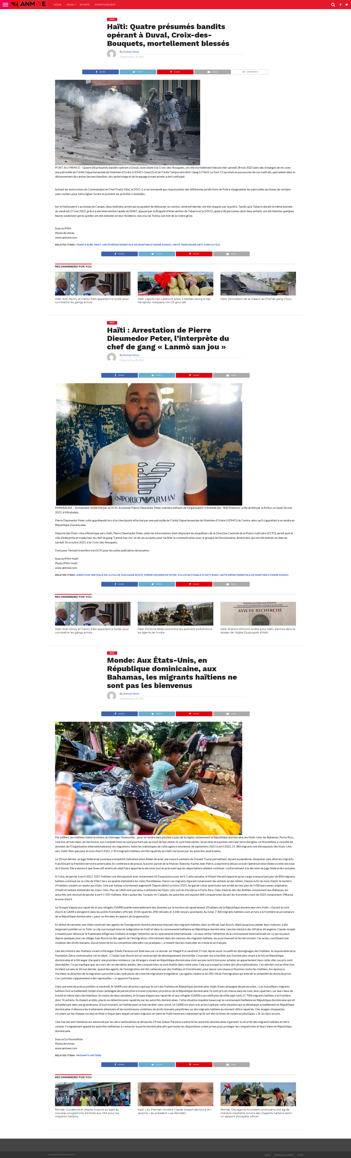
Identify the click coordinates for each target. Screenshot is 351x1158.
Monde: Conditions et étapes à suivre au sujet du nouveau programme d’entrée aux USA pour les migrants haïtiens (87, 1113)
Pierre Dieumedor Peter (160, 575)
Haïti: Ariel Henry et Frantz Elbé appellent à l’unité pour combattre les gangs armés (92, 300)
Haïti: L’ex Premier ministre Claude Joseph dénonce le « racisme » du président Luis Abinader (175, 1111)
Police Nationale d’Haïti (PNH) (198, 575)
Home (57, 4)
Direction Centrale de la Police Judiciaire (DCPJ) (109, 575)
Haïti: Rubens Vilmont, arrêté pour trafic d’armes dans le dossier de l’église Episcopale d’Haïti (257, 630)
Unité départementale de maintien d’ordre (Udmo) (136, 244)
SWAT (97, 244)
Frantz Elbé (84, 244)
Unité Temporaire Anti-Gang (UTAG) (196, 244)
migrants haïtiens (88, 1055)
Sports (85, 4)
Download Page (283, 1155)
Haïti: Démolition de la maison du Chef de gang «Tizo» (256, 299)
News (70, 4)
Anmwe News (131, 51)
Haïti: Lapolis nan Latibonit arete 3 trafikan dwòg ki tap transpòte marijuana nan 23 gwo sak (174, 300)
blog (268, 1155)
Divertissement (105, 4)
